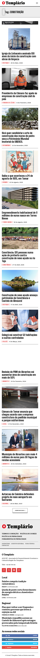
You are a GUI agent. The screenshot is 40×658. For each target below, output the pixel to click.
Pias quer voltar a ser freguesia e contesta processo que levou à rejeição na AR (17, 609)
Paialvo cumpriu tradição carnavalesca (14, 582)
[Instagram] (19, 570)
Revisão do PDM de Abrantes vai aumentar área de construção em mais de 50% (19, 374)
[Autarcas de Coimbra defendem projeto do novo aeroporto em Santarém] (20, 480)
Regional (5, 503)
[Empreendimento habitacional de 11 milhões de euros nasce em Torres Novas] (20, 198)
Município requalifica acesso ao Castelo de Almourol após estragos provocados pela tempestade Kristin (19, 620)
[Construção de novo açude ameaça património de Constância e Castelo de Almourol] (20, 281)
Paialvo (4, 587)
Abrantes (6, 381)
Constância (6, 265)
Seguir (35, 639)
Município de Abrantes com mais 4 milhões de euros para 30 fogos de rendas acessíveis (19, 457)
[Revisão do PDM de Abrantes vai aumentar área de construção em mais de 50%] (20, 358)
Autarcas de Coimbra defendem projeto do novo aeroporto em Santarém (18, 496)
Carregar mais (19, 510)
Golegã (5, 341)
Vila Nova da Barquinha (10, 626)
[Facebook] (4, 570)
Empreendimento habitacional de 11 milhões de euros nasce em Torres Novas (19, 215)
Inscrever (34, 647)
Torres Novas (7, 222)
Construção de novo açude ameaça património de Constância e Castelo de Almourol (19, 297)
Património (6, 145)
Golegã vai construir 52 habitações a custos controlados (19, 336)
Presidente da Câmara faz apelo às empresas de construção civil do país (19, 96)
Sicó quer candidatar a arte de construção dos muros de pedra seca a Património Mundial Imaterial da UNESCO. (18, 137)
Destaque (6, 63)
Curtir (35, 635)
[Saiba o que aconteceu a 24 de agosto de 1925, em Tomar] (20, 161)
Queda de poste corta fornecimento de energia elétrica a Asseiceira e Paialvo (19, 592)
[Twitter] (9, 570)
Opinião (5, 182)
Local (4, 424)
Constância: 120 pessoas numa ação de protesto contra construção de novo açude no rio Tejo (18, 257)
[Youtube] (14, 570)
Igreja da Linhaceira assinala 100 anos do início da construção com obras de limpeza (19, 56)
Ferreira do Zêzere (9, 102)
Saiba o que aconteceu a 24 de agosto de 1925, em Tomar (17, 177)
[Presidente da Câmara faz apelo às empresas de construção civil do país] (20, 79)
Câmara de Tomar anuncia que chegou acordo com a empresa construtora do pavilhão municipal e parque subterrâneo (19, 416)
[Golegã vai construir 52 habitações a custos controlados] (20, 321)
